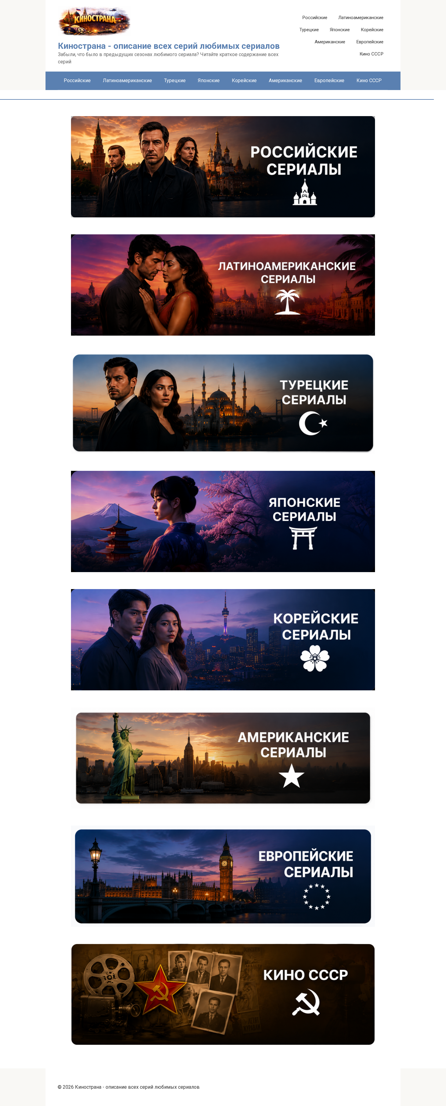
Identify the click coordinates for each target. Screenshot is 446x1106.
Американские (330, 42)
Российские (314, 17)
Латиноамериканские (360, 17)
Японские (340, 29)
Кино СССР (371, 54)
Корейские (372, 29)
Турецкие (309, 29)
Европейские (369, 42)
